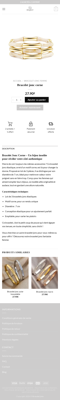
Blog (4, 372)
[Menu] (3, 9)
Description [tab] (8, 149)
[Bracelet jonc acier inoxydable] (15, 273)
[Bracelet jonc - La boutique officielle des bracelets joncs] (30, 9)
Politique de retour (11, 328)
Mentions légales (10, 339)
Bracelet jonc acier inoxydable (15, 292)
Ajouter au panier (37, 99)
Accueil (17, 81)
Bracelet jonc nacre (44, 292)
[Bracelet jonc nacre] (44, 273)
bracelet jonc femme (35, 81)
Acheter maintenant (29, 107)
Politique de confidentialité (15, 334)
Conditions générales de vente (16, 318)
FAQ (4, 361)
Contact (6, 366)
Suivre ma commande (12, 356)
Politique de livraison (12, 323)
